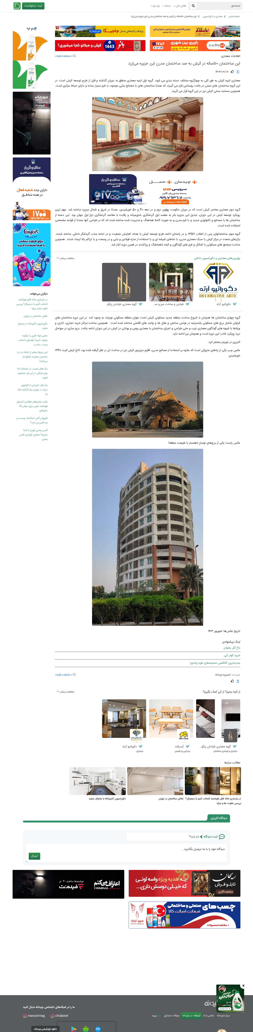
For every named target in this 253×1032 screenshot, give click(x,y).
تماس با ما (208, 1015)
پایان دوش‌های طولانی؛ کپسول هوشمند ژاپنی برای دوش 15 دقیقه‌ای (32, 406)
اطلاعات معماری (230, 56)
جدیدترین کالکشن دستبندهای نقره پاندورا (215, 663)
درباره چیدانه (223, 1015)
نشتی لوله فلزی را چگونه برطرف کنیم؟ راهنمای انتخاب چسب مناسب (33, 340)
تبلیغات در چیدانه (191, 1015)
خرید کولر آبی (232, 655)
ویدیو (156, 5)
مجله (168, 5)
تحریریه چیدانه (223, 675)
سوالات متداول (171, 1015)
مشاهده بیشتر (66, 258)
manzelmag (36, 1015)
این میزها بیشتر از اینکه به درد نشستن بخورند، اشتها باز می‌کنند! (32, 356)
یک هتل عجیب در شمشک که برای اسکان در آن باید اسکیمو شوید (32, 373)
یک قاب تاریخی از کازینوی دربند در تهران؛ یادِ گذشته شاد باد (32, 389)
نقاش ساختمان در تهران (36, 316)
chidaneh (61, 1015)
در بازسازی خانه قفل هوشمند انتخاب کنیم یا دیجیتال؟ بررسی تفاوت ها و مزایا (32, 304)
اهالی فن (181, 5)
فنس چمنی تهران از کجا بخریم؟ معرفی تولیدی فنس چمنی (33, 434)
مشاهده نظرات (62, 56)
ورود (154, 1015)
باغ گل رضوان (232, 647)
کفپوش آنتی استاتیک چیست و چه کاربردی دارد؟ (32, 420)
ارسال (34, 856)
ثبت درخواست (33, 5)
